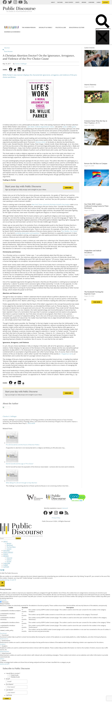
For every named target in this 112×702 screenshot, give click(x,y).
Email (8, 679)
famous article (41, 142)
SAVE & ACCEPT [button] (5, 664)
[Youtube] (20, 2)
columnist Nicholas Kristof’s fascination (51, 205)
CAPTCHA (9, 695)
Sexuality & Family (45, 27)
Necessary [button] (3, 600)
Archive (9, 561)
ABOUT (53, 2)
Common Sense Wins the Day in (95, 122)
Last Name (9, 690)
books (65, 127)
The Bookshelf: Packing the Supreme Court (93, 293)
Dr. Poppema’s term (66, 354)
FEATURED (60, 2)
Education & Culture (76, 27)
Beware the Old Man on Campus (96, 163)
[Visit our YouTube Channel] (3, 570)
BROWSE (84, 2)
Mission (9, 543)
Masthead (10, 545)
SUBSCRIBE (91, 2)
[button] (102, 21)
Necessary (5, 602)
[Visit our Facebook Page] (0, 570)
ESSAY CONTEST (69, 2)
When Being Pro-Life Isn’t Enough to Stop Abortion (21, 483)
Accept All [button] (13, 580)
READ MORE (31, 423)
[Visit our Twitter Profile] (1, 570)
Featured (9, 558)
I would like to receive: (13, 673)
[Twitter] (10, 2)
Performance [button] (4, 639)
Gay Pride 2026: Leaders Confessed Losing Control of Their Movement (96, 206)
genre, (74, 127)
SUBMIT (99, 2)
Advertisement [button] (4, 651)
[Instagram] (15, 2)
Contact (9, 549)
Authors (9, 560)
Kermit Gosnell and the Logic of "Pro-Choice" (19, 464)
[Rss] (26, 2)
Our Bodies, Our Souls (69, 231)
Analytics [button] (2, 644)
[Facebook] (5, 2)
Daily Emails (14, 675)
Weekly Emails (15, 677)
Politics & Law (61, 27)
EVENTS (77, 2)
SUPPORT (105, 2)
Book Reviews (8, 51)
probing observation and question (27, 233)
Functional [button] (3, 633)
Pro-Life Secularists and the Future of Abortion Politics (22, 445)
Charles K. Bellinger (21, 64)
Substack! (65, 508)
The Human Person (29, 27)
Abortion (7, 48)
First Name (9, 684)
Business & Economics (12, 32)
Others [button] (2, 659)
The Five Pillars (11, 547)
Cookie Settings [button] (5, 580)
